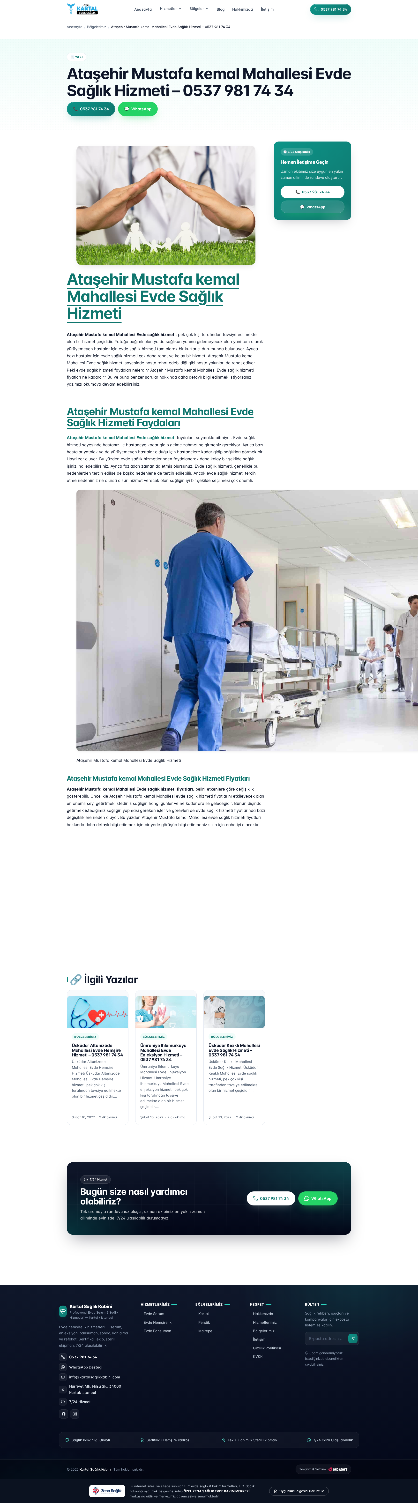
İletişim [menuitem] (267, 9)
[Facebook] (63, 1414)
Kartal (203, 1314)
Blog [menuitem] (220, 9)
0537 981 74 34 (312, 192)
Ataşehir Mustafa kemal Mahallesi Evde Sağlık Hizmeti (153, 296)
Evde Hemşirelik (158, 1322)
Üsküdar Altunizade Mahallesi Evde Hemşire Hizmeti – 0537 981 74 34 (97, 1050)
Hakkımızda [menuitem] (242, 9)
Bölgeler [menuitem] (196, 8)
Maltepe (205, 1331)
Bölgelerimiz (96, 27)
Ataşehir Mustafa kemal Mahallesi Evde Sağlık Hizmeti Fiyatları (158, 778)
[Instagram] (74, 1414)
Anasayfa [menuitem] (143, 9)
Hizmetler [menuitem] (168, 8)
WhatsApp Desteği (85, 1367)
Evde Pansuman (157, 1331)
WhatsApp (312, 207)
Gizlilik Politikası (267, 1348)
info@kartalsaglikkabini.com (94, 1377)
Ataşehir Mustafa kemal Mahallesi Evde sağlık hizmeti (121, 437)
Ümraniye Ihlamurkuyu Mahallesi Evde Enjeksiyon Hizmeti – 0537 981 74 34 (163, 1052)
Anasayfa (74, 27)
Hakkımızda (263, 1314)
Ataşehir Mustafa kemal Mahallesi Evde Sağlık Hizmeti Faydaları (160, 417)
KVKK (258, 1356)
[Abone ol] (353, 1338)
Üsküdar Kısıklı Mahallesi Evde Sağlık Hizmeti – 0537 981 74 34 (234, 1050)
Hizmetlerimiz (265, 1322)
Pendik (204, 1322)
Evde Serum (154, 1314)
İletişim (259, 1339)
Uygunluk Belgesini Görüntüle (301, 1491)
